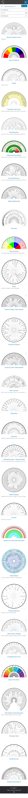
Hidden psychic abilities (14, 155)
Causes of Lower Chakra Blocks (14, 367)
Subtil (8, 790)
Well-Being (14, 413)
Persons (14, 517)
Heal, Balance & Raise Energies (14, 713)
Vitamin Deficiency (14, 611)
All (1, 6)
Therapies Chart (14, 736)
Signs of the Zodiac (14, 679)
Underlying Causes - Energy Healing (14, 459)
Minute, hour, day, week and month (14, 540)
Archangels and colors (14, 657)
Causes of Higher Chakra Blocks (13, 309)
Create (25, 6)
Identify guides (14, 132)
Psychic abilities (14, 494)
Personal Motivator (14, 178)
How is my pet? (14, 390)
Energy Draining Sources (14, 37)
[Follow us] (13, 792)
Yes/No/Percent (14, 759)
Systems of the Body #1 (14, 782)
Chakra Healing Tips (14, 201)
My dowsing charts (10, 6)
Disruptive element (14, 344)
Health (14, 83)
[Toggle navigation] (25, 2)
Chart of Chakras (14, 60)
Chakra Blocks (14, 575)
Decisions (14, 228)
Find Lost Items (14, 251)
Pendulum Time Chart (13, 109)
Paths (14, 286)
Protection (14, 436)
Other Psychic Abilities (14, 634)
